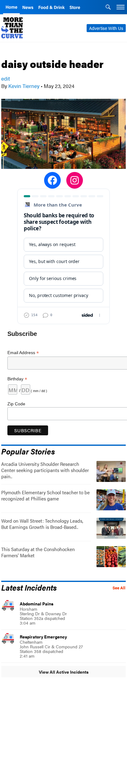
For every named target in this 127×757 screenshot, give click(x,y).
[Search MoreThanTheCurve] (108, 7)
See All (119, 588)
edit (5, 78)
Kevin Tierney (24, 86)
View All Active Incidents (63, 672)
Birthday (17, 379)
